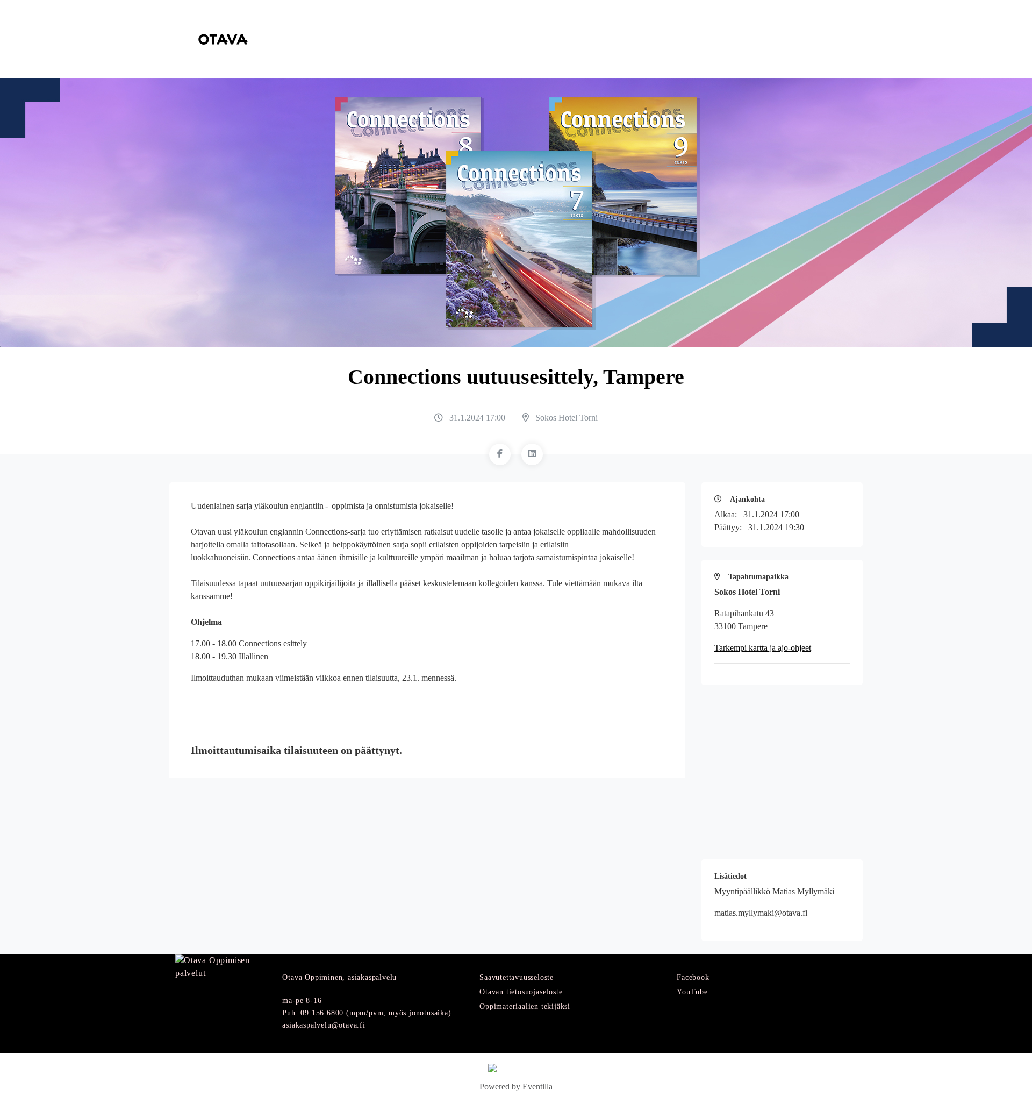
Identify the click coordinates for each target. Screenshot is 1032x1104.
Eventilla (537, 1086)
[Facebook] (500, 454)
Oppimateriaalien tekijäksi (524, 1006)
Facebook (693, 977)
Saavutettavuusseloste (516, 977)
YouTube (692, 992)
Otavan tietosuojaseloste (520, 992)
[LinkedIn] (532, 454)
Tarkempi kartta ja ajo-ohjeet (762, 647)
